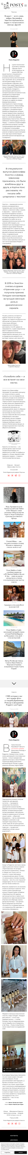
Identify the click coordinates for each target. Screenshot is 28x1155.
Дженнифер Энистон (14, 467)
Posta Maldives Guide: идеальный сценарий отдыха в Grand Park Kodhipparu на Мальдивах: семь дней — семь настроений (14, 634)
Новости (14, 657)
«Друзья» (10, 465)
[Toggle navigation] (25, 5)
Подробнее (7, 1152)
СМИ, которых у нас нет (14, 1115)
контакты (14, 1135)
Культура (14, 602)
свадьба (21, 1113)
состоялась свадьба (17, 748)
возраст (17, 465)
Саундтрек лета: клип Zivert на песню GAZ (14, 606)
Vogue (6, 1111)
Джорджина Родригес (16, 1111)
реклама (14, 1140)
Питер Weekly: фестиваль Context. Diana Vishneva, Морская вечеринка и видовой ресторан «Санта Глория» (14, 665)
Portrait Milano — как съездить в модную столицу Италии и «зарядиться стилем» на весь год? (14, 544)
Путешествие (14, 538)
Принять (21, 1152)
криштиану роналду (10, 1113)
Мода (14, 503)
